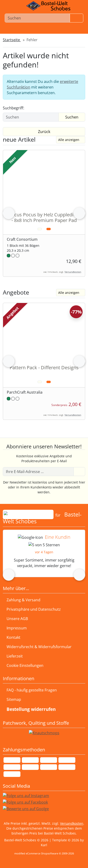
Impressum (17, 628)
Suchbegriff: (13, 108)
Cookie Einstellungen (24, 665)
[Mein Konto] (24, 32)
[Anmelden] (79, 471)
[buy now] (48, 229)
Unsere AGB (17, 618)
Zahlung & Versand (23, 599)
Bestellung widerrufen (31, 709)
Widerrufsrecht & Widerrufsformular (39, 646)
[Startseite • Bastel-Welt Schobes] (48, 6)
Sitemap (14, 699)
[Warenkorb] (58, 32)
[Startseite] (8, 32)
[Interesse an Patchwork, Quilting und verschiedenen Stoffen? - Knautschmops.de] (44, 733)
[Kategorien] (75, 32)
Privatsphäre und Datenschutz (34, 609)
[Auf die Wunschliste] (40, 229)
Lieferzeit (15, 656)
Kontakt (13, 637)
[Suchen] (76, 18)
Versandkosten (73, 271)
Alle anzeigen (68, 139)
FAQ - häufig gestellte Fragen (32, 690)
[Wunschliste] (41, 32)
